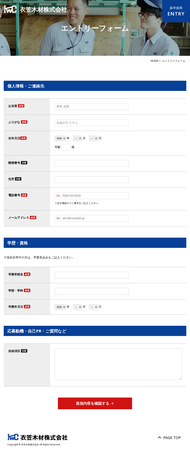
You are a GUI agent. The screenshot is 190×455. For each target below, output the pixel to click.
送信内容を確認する (95, 403)
